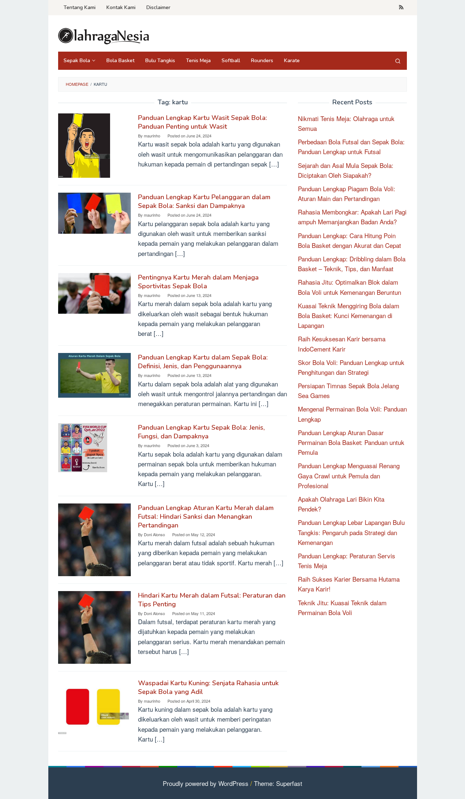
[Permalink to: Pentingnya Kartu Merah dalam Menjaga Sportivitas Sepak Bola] (94, 292)
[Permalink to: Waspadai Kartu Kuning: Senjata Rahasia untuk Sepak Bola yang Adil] (93, 705)
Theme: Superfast (278, 783)
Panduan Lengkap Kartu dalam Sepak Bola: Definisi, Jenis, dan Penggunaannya (203, 361)
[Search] (398, 61)
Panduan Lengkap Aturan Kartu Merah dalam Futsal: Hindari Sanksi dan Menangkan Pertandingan (206, 516)
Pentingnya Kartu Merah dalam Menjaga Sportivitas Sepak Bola (198, 281)
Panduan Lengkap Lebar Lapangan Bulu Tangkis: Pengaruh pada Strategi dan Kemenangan (351, 532)
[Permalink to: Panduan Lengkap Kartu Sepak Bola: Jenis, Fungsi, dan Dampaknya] (82, 446)
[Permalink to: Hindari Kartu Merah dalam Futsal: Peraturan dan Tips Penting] (94, 626)
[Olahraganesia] (103, 35)
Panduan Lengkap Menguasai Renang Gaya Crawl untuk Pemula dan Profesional (349, 475)
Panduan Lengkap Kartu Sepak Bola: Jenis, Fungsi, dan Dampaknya (201, 432)
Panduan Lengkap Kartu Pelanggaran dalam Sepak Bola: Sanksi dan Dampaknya (204, 201)
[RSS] (401, 7)
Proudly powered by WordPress (205, 783)
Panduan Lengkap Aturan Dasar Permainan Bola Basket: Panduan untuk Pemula (351, 442)
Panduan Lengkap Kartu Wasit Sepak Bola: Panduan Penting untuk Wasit (202, 122)
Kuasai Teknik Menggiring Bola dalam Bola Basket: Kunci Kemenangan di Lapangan (348, 315)
